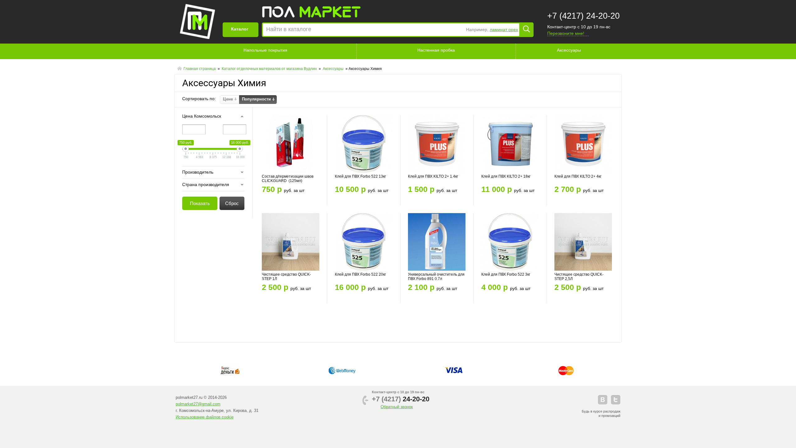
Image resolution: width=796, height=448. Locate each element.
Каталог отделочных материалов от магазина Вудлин (270, 69)
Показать (200, 203)
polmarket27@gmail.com (198, 404)
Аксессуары (569, 50)
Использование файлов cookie (205, 417)
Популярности (256, 99)
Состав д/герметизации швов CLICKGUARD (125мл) (287, 178)
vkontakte (602, 399)
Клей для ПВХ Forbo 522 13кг (360, 176)
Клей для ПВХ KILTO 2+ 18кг (505, 176)
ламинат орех (504, 29)
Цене (228, 99)
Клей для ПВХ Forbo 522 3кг (505, 274)
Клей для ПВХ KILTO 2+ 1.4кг (433, 176)
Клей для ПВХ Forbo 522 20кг (360, 274)
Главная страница (200, 69)
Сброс (232, 203)
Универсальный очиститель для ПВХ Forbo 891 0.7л (436, 276)
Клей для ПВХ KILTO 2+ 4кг (577, 176)
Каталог (239, 28)
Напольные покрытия (265, 50)
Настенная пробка (436, 50)
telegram (615, 399)
